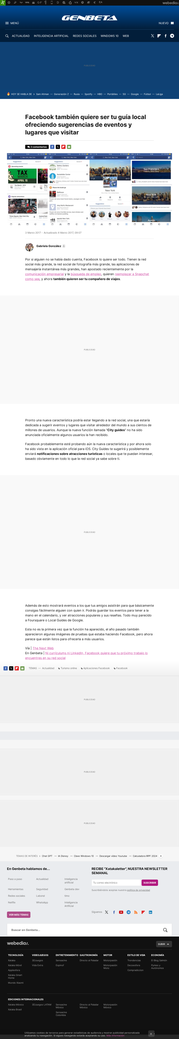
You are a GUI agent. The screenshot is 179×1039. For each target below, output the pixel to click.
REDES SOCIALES (84, 36)
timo (67, 895)
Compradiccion (135, 970)
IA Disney (63, 856)
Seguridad (42, 889)
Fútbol (147, 94)
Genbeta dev (72, 889)
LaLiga (159, 94)
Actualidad (48, 668)
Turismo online (69, 668)
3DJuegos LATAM (41, 1004)
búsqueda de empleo (86, 274)
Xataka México (16, 1004)
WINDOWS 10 (110, 36)
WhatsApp (42, 902)
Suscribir (150, 882)
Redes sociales (16, 895)
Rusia (77, 94)
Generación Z (61, 94)
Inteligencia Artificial (71, 904)
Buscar (165, 930)
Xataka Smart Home (15, 976)
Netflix (12, 902)
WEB (126, 36)
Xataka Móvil (15, 965)
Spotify (88, 94)
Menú (14, 23)
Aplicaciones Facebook (96, 668)
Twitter (153, 36)
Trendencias (134, 960)
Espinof (60, 965)
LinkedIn (150, 911)
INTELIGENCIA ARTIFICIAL (51, 36)
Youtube (121, 911)
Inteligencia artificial (71, 880)
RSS (136, 911)
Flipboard (159, 36)
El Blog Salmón (159, 960)
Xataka (11, 960)
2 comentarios (39, 146)
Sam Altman (42, 94)
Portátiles (112, 94)
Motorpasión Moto (110, 966)
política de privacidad (138, 890)
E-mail (69, 147)
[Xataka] (3, 3)
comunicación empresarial (44, 274)
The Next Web (43, 648)
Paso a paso (15, 878)
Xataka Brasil (15, 1009)
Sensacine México (61, 1006)
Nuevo (164, 23)
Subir (161, 944)
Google (135, 94)
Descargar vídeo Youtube (113, 856)
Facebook (165, 36)
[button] (50, 246)
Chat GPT (47, 856)
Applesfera (14, 970)
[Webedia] (18, 943)
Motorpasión (110, 960)
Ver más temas (18, 914)
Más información (115, 1035)
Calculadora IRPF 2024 (145, 856)
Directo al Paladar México (89, 1006)
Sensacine (61, 960)
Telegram (172, 36)
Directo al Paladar (89, 960)
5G (124, 94)
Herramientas (15, 889)
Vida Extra (37, 965)
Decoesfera (133, 965)
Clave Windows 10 (84, 856)
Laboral (40, 895)
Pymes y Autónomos (157, 966)
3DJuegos (37, 960)
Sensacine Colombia (61, 1013)
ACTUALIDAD (21, 36)
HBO (99, 94)
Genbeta (89, 17)
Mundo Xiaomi (15, 982)
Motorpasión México (110, 1006)
